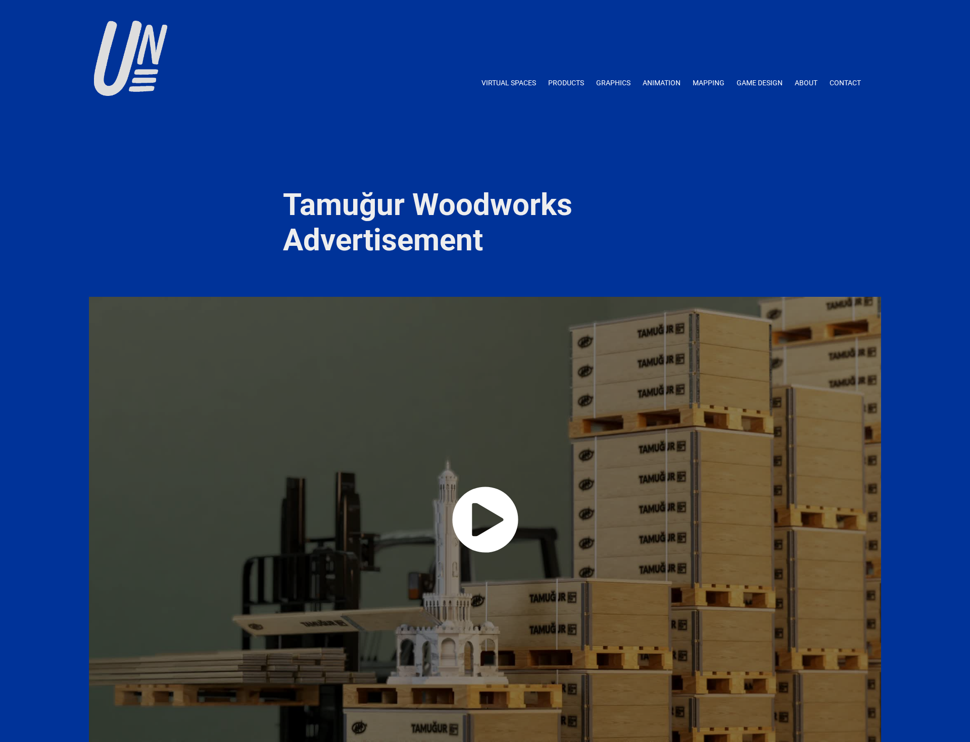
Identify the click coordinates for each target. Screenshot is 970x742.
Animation (662, 82)
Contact (845, 82)
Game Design (760, 82)
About (806, 82)
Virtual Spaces (508, 82)
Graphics (613, 82)
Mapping (708, 82)
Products (566, 82)
